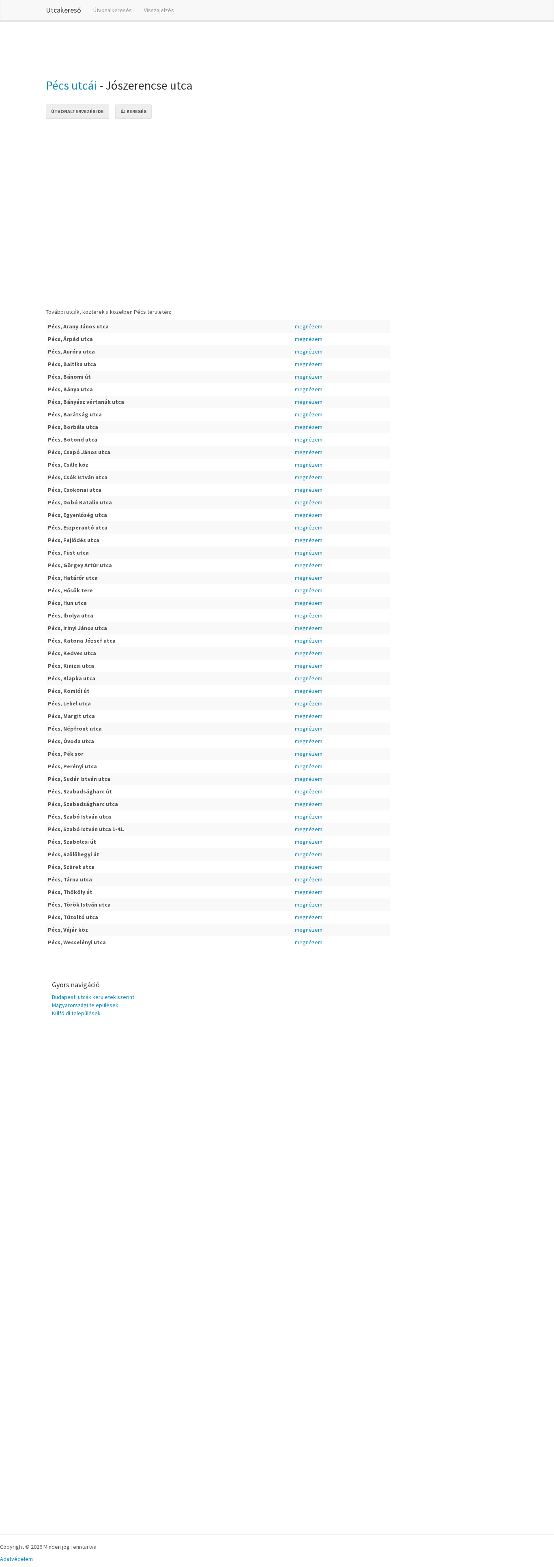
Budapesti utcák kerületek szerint (93, 997)
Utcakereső (63, 10)
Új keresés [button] (133, 111)
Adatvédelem (16, 1559)
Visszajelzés (159, 10)
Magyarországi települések (85, 1005)
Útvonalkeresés (112, 10)
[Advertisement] (193, 48)
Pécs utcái (71, 85)
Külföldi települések (76, 1013)
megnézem (308, 326)
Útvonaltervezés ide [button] (77, 111)
